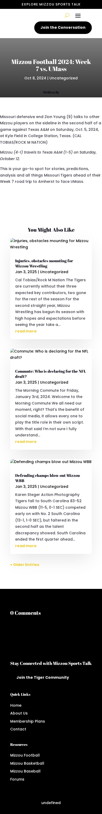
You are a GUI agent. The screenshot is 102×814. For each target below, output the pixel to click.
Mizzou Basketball (27, 763)
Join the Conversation (63, 27)
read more (26, 331)
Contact (18, 729)
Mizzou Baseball (25, 771)
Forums (17, 779)
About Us (19, 713)
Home (15, 705)
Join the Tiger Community (42, 677)
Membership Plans (27, 721)
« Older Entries (24, 564)
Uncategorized (63, 78)
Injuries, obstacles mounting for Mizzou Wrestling (44, 263)
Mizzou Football (25, 755)
